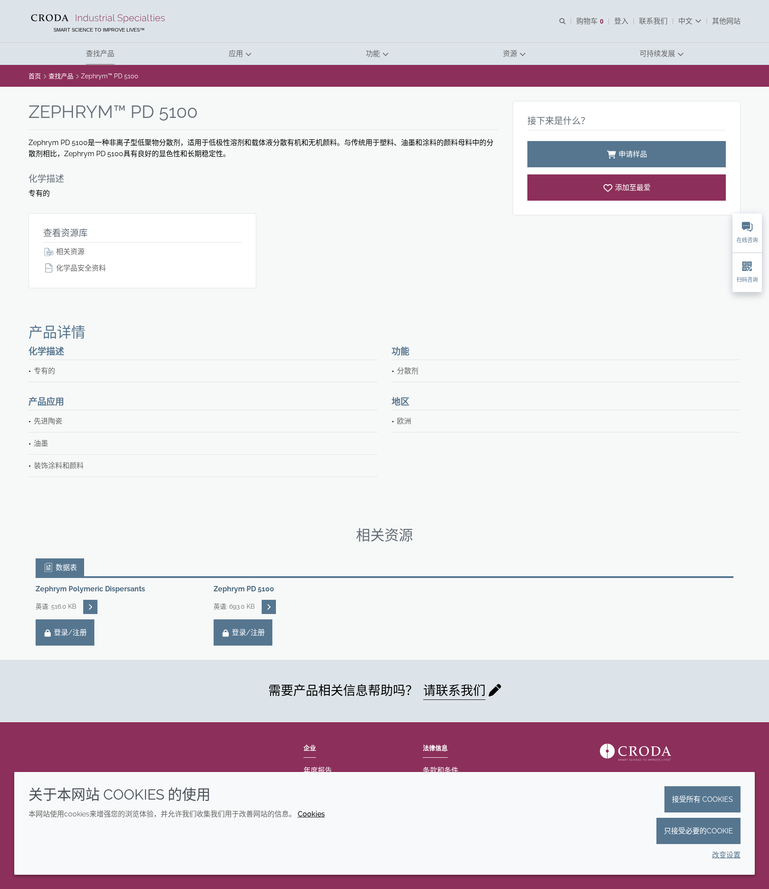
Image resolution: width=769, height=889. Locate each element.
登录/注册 (69, 632)
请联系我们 (454, 690)
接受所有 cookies (702, 799)
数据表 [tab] (65, 567)
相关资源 (69, 251)
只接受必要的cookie (698, 831)
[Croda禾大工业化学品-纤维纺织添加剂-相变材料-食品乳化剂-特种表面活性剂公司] (99, 19)
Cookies (311, 814)
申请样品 (633, 154)
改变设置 (726, 855)
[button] (100, 54)
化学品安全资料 (80, 268)
